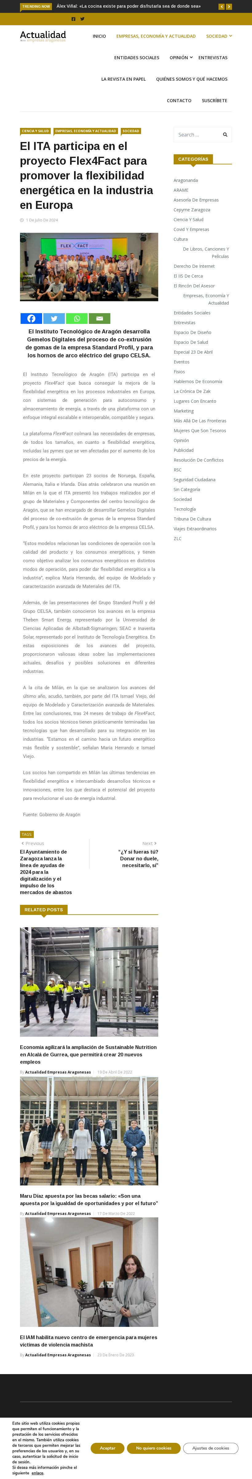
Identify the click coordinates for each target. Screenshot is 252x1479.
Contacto (179, 100)
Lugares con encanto (195, 401)
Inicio (99, 36)
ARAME (181, 190)
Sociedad (216, 36)
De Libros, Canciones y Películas (206, 252)
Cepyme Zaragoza (192, 210)
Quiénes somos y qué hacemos (191, 79)
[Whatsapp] (77, 318)
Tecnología (185, 509)
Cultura (181, 239)
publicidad (184, 450)
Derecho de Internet (194, 266)
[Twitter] (54, 318)
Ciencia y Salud (35, 131)
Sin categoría (187, 489)
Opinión (179, 57)
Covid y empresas (191, 229)
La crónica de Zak (192, 391)
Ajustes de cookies (210, 1448)
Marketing (184, 411)
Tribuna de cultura (192, 519)
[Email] (99, 318)
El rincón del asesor (194, 286)
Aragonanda (186, 180)
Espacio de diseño (192, 332)
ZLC (178, 538)
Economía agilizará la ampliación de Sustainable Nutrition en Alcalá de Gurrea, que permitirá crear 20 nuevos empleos (88, 1055)
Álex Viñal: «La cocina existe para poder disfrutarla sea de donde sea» (129, 6)
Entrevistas (213, 57)
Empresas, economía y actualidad (156, 36)
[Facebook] (31, 318)
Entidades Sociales (136, 57)
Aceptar (107, 1448)
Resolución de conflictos (199, 460)
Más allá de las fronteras (200, 421)
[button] (222, 7)
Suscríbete (214, 100)
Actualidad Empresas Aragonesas (58, 1072)
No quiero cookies (153, 1448)
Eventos (182, 362)
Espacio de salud (191, 342)
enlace (37, 1473)
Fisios (179, 372)
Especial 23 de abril (193, 352)
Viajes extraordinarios (195, 529)
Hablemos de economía (198, 381)
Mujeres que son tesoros (200, 430)
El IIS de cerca (188, 276)
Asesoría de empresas (196, 200)
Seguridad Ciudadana (194, 479)
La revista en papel (123, 79)
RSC (178, 470)
